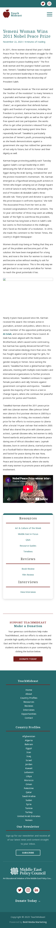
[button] (28, 659)
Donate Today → (28, 901)
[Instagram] (49, 3)
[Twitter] (43, 3)
